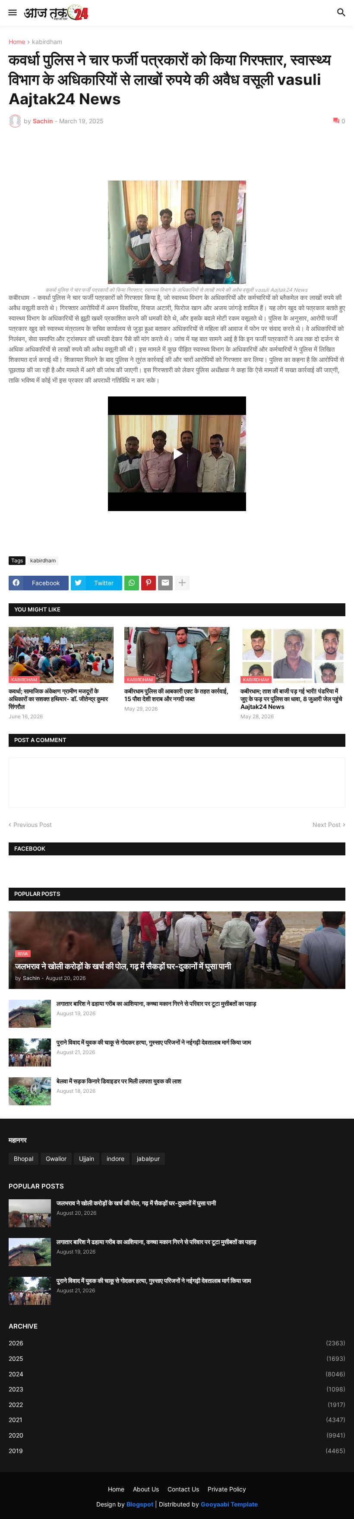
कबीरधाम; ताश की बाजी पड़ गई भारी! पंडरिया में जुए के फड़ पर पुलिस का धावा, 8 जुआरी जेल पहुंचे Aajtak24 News (291, 698)
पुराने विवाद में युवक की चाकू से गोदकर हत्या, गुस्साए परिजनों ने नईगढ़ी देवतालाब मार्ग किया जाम (154, 1042)
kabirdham (47, 42)
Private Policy (227, 1489)
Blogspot (139, 1504)
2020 (177, 1435)
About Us (146, 1489)
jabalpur (148, 1158)
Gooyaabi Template (229, 1504)
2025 (177, 1358)
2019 (177, 1450)
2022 (177, 1404)
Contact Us (183, 1489)
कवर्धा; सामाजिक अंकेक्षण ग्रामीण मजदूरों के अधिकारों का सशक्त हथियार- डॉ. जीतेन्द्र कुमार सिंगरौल (58, 698)
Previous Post (32, 824)
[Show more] (182, 583)
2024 (177, 1374)
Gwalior (56, 1158)
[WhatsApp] (131, 583)
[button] (12, 13)
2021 (177, 1419)
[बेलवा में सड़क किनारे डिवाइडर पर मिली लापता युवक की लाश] (30, 1091)
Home (17, 42)
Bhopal (23, 1158)
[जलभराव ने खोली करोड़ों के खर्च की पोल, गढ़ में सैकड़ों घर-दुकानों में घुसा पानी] (30, 1213)
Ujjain (86, 1158)
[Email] (165, 583)
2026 (177, 1343)
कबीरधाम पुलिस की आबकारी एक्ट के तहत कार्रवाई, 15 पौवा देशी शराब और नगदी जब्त (176, 694)
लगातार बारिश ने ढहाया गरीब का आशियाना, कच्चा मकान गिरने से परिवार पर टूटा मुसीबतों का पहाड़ (156, 1003)
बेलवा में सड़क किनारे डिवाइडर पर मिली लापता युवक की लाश (119, 1081)
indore (115, 1158)
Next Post (327, 824)
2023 (177, 1389)
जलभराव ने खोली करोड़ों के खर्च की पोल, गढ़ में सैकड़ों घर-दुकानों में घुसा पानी (136, 1203)
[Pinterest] (148, 583)
